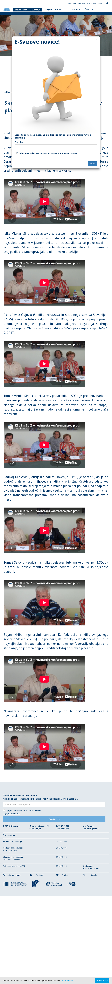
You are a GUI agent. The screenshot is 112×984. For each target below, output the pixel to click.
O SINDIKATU (75, 9)
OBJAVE (49, 9)
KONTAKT (50, 14)
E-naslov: (19, 142)
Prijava (93, 164)
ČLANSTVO (89, 9)
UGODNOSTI (60, 9)
